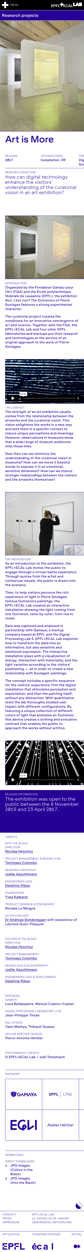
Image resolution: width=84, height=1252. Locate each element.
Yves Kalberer (16, 897)
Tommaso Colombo (21, 863)
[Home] (66, 5)
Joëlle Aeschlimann (21, 874)
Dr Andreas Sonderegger (25, 920)
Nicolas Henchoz (19, 851)
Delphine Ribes (17, 886)
